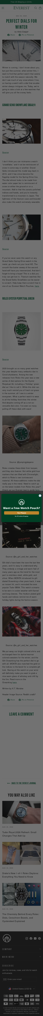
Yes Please (21, 513)
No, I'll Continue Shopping (21, 516)
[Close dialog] (40, 495)
